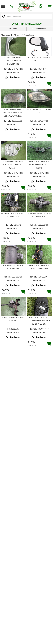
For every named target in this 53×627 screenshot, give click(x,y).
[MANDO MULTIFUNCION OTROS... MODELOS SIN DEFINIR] (39, 254)
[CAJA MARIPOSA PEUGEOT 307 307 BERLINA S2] (39, 202)
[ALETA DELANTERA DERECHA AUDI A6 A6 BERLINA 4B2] (13, 46)
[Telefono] (12, 6)
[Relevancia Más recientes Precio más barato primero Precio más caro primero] (39, 29)
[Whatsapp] (41, 6)
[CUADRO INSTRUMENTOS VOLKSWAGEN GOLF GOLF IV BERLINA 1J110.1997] (13, 98)
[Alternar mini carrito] (50, 6)
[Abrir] (3, 6)
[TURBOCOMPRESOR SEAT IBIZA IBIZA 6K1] (13, 306)
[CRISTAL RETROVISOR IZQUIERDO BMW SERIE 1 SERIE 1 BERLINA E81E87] (39, 306)
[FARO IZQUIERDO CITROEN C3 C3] (39, 98)
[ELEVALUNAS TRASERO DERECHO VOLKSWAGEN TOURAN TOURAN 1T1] (13, 150)
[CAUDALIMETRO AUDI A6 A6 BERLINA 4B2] (13, 254)
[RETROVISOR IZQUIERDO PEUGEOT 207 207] (39, 46)
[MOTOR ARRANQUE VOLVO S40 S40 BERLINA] (13, 202)
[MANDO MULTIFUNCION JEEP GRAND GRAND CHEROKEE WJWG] (39, 150)
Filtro (14, 28)
